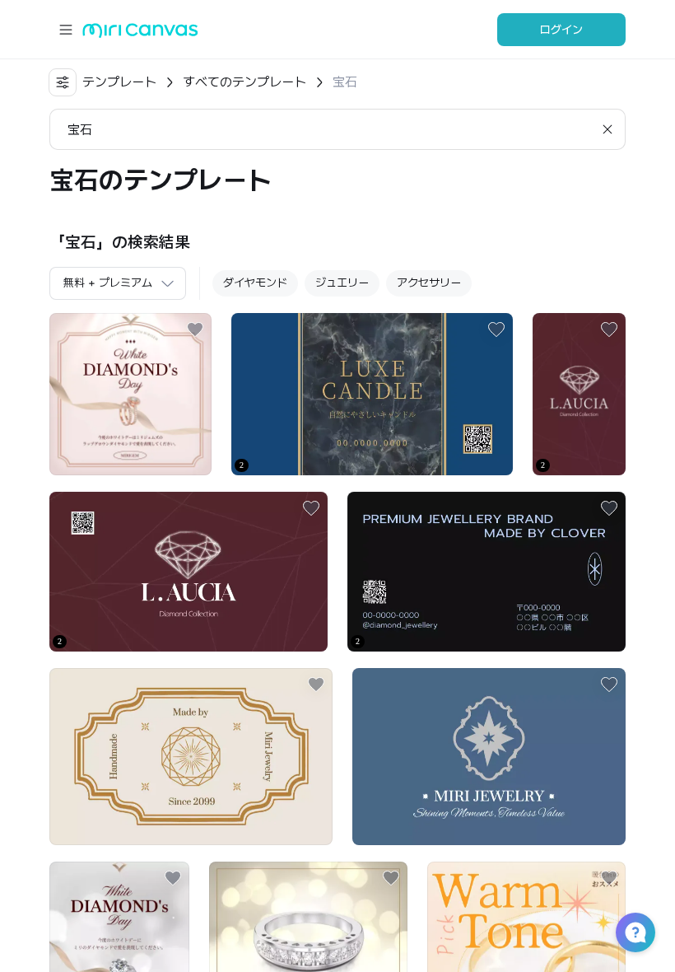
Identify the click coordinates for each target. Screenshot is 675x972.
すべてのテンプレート (244, 82)
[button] (635, 932)
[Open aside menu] (65, 29)
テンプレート (119, 82)
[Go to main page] (140, 34)
